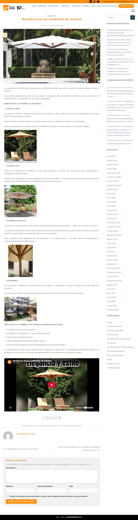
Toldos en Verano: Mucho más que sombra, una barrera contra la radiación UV (120, 62)
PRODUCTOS (53, 6)
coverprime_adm (56, 25)
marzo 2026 (112, 160)
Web (71, 486)
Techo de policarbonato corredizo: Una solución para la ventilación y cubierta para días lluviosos (120, 130)
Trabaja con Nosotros (107, 6)
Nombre (9, 486)
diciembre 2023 (113, 268)
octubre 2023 (112, 276)
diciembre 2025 (113, 173)
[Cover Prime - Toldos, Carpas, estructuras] (14, 8)
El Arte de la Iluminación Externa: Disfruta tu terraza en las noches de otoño (120, 52)
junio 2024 (111, 243)
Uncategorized (113, 368)
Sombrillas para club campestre (120, 347)
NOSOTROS (42, 6)
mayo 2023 (111, 297)
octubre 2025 (112, 181)
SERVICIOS (65, 6)
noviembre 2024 (114, 227)
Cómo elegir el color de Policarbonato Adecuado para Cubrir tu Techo (120, 118)
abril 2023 (111, 301)
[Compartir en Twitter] (48, 418)
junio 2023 (111, 293)
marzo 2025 (112, 210)
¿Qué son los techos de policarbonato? (120, 142)
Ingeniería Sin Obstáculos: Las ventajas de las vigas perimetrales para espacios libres (121, 33)
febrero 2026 (112, 165)
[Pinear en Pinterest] (55, 418)
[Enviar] (132, 17)
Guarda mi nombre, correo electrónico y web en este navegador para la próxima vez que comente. (48, 496)
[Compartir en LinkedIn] (59, 418)
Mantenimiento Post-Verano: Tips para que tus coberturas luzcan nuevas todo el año (119, 42)
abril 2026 (111, 156)
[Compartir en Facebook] (44, 418)
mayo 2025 (111, 202)
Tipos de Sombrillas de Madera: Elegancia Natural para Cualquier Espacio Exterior (120, 91)
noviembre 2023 (114, 272)
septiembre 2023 (114, 281)
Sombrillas (51, 16)
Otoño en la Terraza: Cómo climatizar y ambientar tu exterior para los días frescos (119, 71)
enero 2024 (112, 264)
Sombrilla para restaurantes (118, 339)
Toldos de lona (113, 364)
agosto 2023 (112, 285)
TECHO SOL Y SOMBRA (80, 6)
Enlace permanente (75, 425)
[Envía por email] (52, 418)
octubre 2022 (112, 310)
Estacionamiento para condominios (22, 449)
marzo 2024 (112, 256)
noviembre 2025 (114, 177)
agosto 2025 (112, 189)
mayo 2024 (111, 247)
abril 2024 (111, 252)
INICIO (34, 6)
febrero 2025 (112, 214)
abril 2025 (111, 206)
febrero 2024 (112, 260)
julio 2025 (111, 194)
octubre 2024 (112, 231)
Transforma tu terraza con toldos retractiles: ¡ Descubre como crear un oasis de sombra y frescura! (121, 105)
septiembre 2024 (114, 235)
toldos (109, 359)
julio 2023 (111, 289)
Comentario (11, 468)
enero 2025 (111, 218)
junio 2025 (111, 198)
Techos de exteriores (116, 351)
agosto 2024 (112, 239)
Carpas (110, 322)
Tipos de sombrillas (115, 355)
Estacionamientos (114, 326)
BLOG (93, 6)
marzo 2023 (112, 306)
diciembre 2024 (113, 223)
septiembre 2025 (114, 185)
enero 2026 (112, 169)
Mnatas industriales (115, 330)
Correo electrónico (45, 486)
